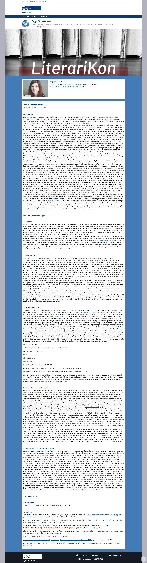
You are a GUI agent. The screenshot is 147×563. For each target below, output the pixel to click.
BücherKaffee (100, 482)
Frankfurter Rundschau (52, 201)
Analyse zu (53, 84)
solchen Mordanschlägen (93, 407)
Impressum (107, 555)
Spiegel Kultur (80, 469)
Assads (117, 319)
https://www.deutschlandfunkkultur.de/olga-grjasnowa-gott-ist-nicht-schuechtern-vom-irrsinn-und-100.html (57, 540)
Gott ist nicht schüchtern (64, 84)
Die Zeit (100, 465)
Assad (120, 133)
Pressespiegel (80, 86)
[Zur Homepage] (31, 9)
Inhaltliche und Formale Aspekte (65, 86)
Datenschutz (119, 555)
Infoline (81, 555)
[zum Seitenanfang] (143, 559)
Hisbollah (62, 319)
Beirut (35, 264)
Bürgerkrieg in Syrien (112, 117)
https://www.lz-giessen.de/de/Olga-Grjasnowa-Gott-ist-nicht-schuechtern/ (86, 543)
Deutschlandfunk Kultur (107, 241)
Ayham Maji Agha (62, 205)
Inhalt (52, 86)
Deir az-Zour (52, 133)
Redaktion (43, 16)
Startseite (25, 16)
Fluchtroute (41, 144)
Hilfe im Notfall (93, 555)
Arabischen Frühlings (88, 312)
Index (34, 16)
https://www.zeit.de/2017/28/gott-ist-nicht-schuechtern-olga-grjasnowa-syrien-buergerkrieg (52, 528)
